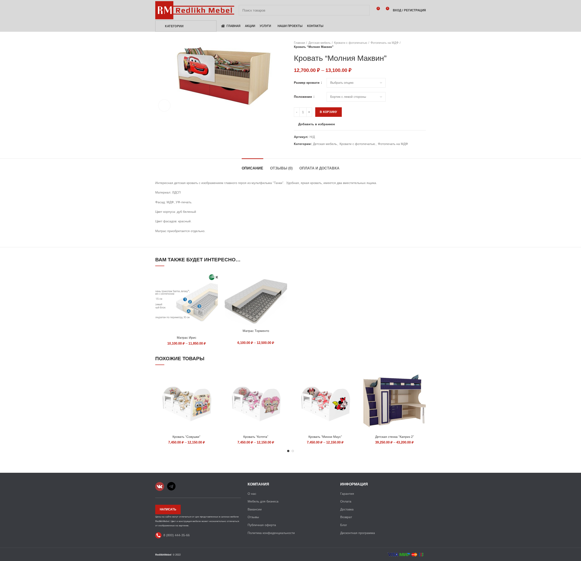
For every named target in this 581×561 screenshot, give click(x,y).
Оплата (345, 501)
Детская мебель (319, 42)
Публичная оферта (262, 525)
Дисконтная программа (357, 533)
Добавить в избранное (316, 124)
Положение (303, 96)
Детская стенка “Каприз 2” (394, 437)
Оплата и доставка (319, 168)
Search (363, 10)
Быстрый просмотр (214, 278)
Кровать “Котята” (255, 437)
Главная (299, 42)
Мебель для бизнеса (263, 501)
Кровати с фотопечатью (350, 42)
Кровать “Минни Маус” (325, 437)
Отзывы (253, 517)
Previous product (414, 45)
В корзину (328, 112)
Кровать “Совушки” (186, 437)
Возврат (346, 517)
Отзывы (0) (281, 168)
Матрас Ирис (186, 337)
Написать (168, 509)
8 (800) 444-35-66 (176, 535)
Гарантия (347, 493)
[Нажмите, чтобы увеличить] (164, 105)
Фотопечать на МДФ (385, 42)
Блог (343, 525)
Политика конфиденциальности (271, 533)
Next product (423, 45)
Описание (252, 168)
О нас (252, 493)
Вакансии (255, 509)
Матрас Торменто (256, 331)
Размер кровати (307, 82)
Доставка (347, 509)
